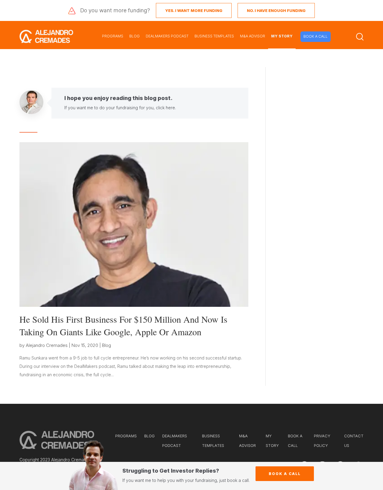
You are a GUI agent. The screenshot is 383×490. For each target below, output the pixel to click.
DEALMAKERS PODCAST (167, 36)
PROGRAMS (112, 36)
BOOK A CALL (315, 36)
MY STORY (282, 36)
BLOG (134, 36)
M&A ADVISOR (252, 36)
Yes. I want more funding (193, 10)
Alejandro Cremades (47, 345)
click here (165, 107)
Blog (106, 345)
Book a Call (285, 473)
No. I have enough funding (276, 10)
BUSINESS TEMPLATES (214, 36)
